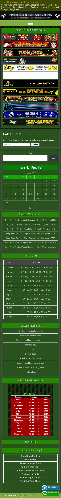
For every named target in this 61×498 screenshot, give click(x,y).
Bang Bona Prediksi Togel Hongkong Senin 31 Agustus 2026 (30, 247)
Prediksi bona (30, 372)
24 (7, 198)
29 (46, 198)
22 (46, 194)
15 (46, 189)
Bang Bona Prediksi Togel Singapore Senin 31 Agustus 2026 (30, 220)
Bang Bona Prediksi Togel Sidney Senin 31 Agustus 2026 (30, 233)
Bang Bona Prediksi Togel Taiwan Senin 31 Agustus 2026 (30, 238)
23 (54, 194)
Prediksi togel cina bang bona (30, 331)
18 (14, 194)
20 (30, 194)
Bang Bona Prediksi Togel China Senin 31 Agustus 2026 (31, 229)
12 (22, 189)
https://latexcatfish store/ (30, 336)
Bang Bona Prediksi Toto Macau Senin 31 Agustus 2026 (31, 224)
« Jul (29, 208)
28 (38, 198)
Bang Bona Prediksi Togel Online (19, 2)
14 (38, 189)
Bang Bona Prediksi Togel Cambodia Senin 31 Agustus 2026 (30, 243)
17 (7, 194)
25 (14, 198)
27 (30, 198)
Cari (30, 153)
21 (38, 194)
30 (54, 198)
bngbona (30, 349)
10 (7, 189)
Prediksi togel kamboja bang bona (30, 340)
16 (54, 189)
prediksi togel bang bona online (30, 363)
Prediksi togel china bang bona (30, 367)
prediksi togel (30, 354)
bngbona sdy (30, 345)
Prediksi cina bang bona (30, 358)
